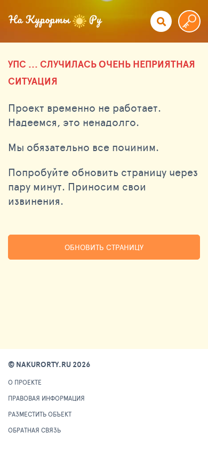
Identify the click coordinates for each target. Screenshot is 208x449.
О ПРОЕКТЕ (25, 382)
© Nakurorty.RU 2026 (49, 364)
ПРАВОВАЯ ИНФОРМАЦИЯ (46, 398)
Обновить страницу (104, 247)
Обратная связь (34, 430)
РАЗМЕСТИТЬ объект (39, 414)
